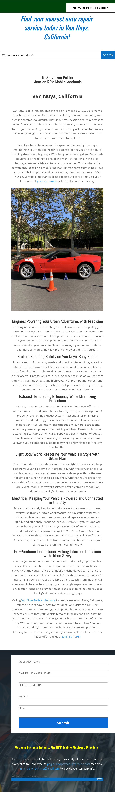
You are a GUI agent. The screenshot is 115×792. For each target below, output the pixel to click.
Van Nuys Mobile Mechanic (38, 600)
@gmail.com (51, 768)
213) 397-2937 (72, 636)
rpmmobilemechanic (32, 768)
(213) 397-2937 (46, 181)
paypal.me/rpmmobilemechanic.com (68, 764)
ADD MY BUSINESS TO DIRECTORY (91, 8)
